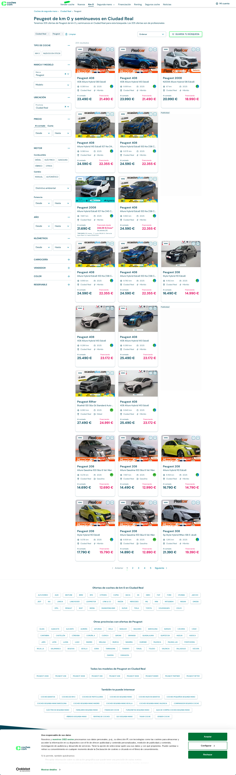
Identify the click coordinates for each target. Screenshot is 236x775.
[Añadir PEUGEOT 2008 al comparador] (198, 49)
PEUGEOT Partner (172, 676)
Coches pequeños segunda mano (181, 697)
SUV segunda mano (124, 716)
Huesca (192, 635)
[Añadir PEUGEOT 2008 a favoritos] (193, 49)
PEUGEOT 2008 (42, 676)
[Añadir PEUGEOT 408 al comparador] (112, 49)
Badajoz (123, 629)
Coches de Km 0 (68, 697)
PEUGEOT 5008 (133, 676)
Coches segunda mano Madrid (86, 703)
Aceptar (208, 736)
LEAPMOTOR (91, 602)
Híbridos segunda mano (77, 716)
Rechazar (207, 754)
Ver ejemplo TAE (102, 230)
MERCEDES (134, 602)
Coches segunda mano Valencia (153, 703)
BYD (91, 595)
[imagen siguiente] (112, 60)
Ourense (143, 642)
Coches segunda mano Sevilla (119, 703)
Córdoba (76, 635)
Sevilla (84, 649)
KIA (49, 602)
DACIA (128, 595)
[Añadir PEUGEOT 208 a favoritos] (193, 243)
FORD (169, 595)
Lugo (77, 642)
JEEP (39, 602)
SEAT (81, 608)
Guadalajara (148, 635)
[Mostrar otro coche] (95, 71)
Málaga (102, 642)
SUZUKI (124, 608)
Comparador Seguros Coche (186, 703)
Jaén (43, 642)
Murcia (116, 642)
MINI (156, 602)
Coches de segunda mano (121, 697)
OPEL (56, 608)
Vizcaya (196, 649)
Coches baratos (48, 697)
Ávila (110, 629)
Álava (41, 629)
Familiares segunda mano (87, 710)
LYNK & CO (107, 602)
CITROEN (103, 595)
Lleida (65, 642)
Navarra (129, 642)
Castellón (60, 635)
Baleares (137, 629)
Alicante (70, 629)
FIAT (158, 595)
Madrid (89, 642)
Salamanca (56, 649)
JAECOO (195, 595)
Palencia (157, 642)
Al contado (40, 126)
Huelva (179, 635)
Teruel (139, 649)
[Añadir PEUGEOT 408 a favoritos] (107, 49)
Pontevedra (189, 642)
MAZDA (120, 602)
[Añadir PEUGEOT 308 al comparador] (198, 502)
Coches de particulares (92, 697)
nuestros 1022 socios (63, 739)
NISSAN (183, 602)
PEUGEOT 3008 (79, 676)
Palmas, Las (173, 642)
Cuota (50, 126)
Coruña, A (90, 635)
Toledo (152, 649)
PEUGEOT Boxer (152, 676)
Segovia (70, 649)
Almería (84, 629)
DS (138, 595)
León (54, 642)
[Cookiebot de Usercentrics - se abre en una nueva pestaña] (23, 770)
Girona (118, 635)
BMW (81, 595)
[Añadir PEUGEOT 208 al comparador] (198, 243)
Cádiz (194, 629)
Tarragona (110, 649)
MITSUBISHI (169, 602)
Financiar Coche (112, 710)
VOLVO (179, 608)
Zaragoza (124, 655)
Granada (132, 635)
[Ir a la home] (8, 3)
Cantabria (44, 635)
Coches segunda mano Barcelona (52, 703)
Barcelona (152, 629)
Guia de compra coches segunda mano (173, 710)
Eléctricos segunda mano (57, 710)
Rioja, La (40, 649)
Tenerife (125, 649)
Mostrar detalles (49, 769)
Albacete (55, 629)
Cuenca (105, 635)
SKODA (92, 608)
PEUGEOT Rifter (193, 676)
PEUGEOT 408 (114, 676)
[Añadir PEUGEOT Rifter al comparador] (112, 373)
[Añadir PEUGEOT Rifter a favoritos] (107, 373)
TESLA (136, 608)
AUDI (56, 595)
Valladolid (181, 649)
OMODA (196, 602)
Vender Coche (163, 716)
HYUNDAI (181, 595)
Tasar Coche (145, 716)
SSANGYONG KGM (108, 608)
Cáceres (181, 629)
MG (146, 602)
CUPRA (116, 595)
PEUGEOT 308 (97, 676)
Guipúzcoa (165, 635)
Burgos (167, 629)
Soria (96, 649)
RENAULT (68, 608)
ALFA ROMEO (43, 595)
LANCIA (60, 602)
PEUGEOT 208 (60, 676)
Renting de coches (101, 716)
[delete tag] (48, 34)
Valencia (165, 649)
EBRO (148, 595)
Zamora (110, 655)
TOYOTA (149, 608)
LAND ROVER (74, 602)
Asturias (98, 629)
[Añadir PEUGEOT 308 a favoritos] (193, 502)
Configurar (206, 745)
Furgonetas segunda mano (137, 710)
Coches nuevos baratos (149, 697)
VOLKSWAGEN (164, 608)
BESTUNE (68, 595)
